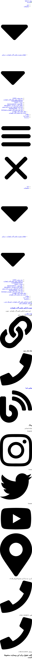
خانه (28, 5)
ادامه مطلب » (28, 313)
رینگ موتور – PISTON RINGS (15, 104)
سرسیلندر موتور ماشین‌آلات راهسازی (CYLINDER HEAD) (13, 100)
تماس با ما (26, 116)
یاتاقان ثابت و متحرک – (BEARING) (13, 105)
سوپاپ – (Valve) (18, 102)
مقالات (27, 114)
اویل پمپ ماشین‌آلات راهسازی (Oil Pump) (12, 110)
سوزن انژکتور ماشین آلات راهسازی (21, 308)
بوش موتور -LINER (18, 98)
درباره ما (26, 117)
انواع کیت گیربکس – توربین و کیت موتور (12, 107)
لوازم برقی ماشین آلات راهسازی (17, 113)
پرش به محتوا (28, 0)
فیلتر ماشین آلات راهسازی (19, 111)
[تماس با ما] (16, 385)
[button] (16, 152)
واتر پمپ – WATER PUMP (16, 108)
